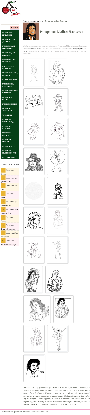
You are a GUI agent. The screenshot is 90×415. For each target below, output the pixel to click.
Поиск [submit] (14, 28)
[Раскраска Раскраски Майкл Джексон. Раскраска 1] (34, 72)
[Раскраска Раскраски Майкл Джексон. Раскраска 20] (57, 338)
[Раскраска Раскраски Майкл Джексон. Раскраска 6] (57, 131)
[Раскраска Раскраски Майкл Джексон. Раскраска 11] (34, 220)
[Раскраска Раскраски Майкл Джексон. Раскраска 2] (57, 72)
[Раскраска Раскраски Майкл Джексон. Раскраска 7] (34, 161)
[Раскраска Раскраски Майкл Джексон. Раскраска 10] (57, 190)
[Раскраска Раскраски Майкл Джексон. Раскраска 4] (57, 102)
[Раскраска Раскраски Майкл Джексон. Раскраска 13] (34, 250)
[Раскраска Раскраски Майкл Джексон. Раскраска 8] (57, 161)
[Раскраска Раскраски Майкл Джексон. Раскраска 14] (57, 250)
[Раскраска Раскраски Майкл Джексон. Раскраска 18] (63, 309)
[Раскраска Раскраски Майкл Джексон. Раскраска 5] (34, 131)
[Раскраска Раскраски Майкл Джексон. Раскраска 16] (55, 279)
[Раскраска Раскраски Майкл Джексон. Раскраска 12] (57, 220)
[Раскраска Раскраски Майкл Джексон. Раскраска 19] (34, 338)
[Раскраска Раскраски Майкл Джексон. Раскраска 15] (33, 279)
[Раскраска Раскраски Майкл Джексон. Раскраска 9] (34, 190)
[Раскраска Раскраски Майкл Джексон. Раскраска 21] (34, 368)
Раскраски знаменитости (33, 21)
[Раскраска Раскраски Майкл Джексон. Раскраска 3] (34, 102)
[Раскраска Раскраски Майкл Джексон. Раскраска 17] (37, 309)
